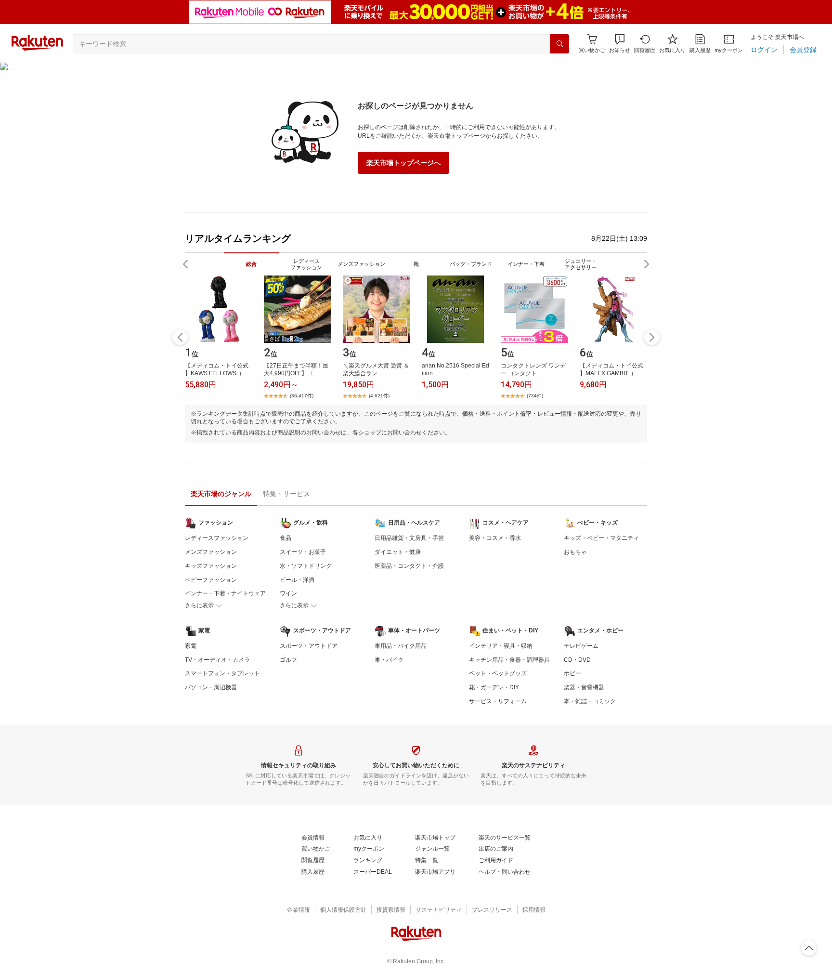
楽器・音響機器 (584, 687)
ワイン (288, 593)
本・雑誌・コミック (590, 701)
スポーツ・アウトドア (309, 646)
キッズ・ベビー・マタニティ (601, 538)
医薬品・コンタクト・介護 (409, 566)
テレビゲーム (581, 646)
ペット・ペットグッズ (498, 673)
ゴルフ (288, 659)
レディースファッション (216, 538)
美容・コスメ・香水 (495, 538)
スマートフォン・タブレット (222, 673)
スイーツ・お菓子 (303, 552)
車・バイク (389, 659)
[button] (619, 43)
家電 (190, 646)
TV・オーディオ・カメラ (217, 659)
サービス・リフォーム (498, 701)
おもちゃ (575, 552)
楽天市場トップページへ (403, 163)
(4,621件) (379, 395)
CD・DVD (577, 659)
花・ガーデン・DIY (494, 687)
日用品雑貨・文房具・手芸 (409, 538)
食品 (285, 538)
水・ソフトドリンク (306, 566)
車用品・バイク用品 (401, 646)
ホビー (572, 673)
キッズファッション (211, 566)
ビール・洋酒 (297, 580)
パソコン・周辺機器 (211, 687)
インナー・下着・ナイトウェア (225, 593)
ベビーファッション (211, 580)
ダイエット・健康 (398, 552)
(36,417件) (301, 395)
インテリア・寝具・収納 (501, 646)
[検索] (559, 43)
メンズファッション (211, 552)
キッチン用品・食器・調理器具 (509, 659)
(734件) (535, 395)
